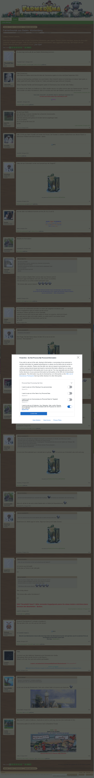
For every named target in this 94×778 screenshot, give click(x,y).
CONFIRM (33, 413)
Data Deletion (37, 420)
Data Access (47, 420)
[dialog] (47, 389)
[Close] (79, 358)
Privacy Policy (57, 420)
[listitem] (47, 383)
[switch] (69, 387)
